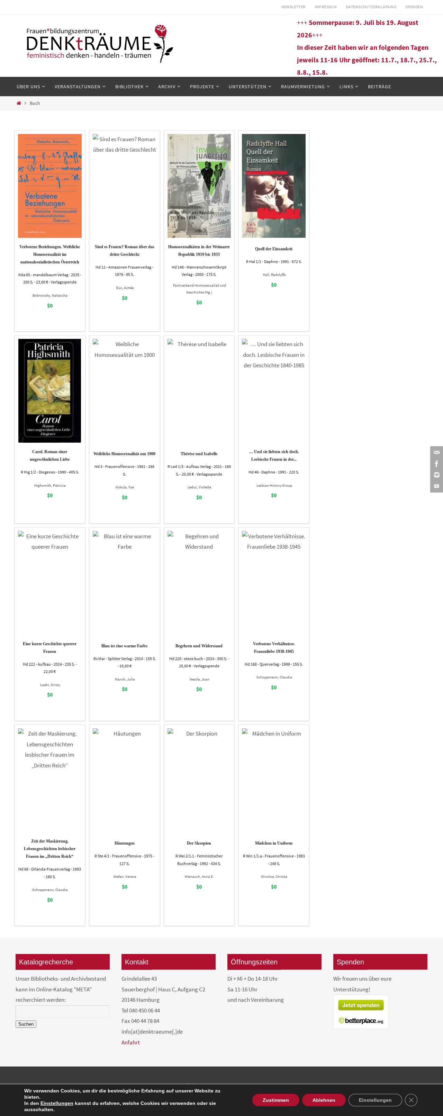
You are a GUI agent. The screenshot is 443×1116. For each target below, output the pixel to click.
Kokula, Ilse (125, 487)
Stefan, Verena (124, 876)
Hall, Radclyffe (274, 274)
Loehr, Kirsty (50, 684)
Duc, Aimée (125, 287)
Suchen (26, 1024)
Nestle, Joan (199, 679)
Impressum (326, 6)
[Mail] (435, 452)
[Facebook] (435, 463)
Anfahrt (130, 1042)
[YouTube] (435, 486)
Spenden (414, 6)
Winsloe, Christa (274, 876)
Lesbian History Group (274, 485)
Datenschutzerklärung (371, 6)
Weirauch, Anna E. (199, 876)
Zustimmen (276, 1100)
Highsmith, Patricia (50, 485)
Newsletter (293, 6)
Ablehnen (324, 1100)
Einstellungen (56, 1103)
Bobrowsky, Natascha (50, 295)
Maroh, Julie (125, 679)
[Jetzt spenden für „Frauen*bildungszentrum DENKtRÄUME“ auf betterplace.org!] (361, 1027)
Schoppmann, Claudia (274, 677)
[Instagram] (435, 475)
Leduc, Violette (199, 487)
